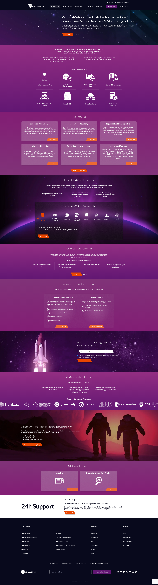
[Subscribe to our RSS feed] (136, 571)
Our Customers (127, 537)
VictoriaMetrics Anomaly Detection (66, 545)
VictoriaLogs (25, 541)
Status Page (24, 553)
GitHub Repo (94, 537)
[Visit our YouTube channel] (130, 572)
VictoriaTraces (25, 545)
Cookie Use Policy (81, 563)
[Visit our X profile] (127, 572)
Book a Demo (124, 6)
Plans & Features (60, 549)
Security (93, 549)
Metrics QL (24, 549)
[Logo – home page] (36, 6)
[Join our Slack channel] (124, 572)
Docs (92, 553)
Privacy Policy (54, 563)
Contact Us (111, 6)
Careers (125, 533)
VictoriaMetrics (26, 533)
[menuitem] (55, 6)
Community (94, 533)
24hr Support (126, 545)
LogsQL (58, 533)
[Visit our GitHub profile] (133, 572)
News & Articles (127, 541)
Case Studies (94, 545)
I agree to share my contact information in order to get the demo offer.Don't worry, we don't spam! (98, 356)
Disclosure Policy (67, 563)
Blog (92, 541)
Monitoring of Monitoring (63, 537)
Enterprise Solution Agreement (99, 563)
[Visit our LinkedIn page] (118, 572)
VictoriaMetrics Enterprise (29, 537)
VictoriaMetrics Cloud (62, 541)
